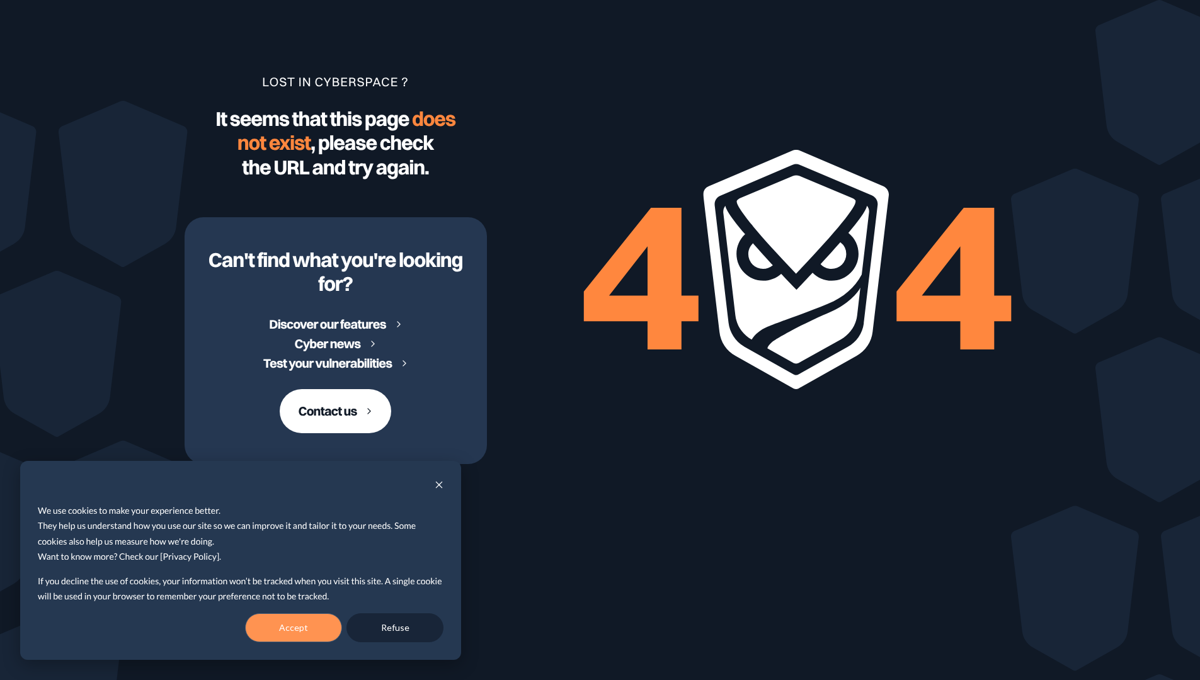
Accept (293, 627)
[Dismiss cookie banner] (439, 486)
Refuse (395, 627)
